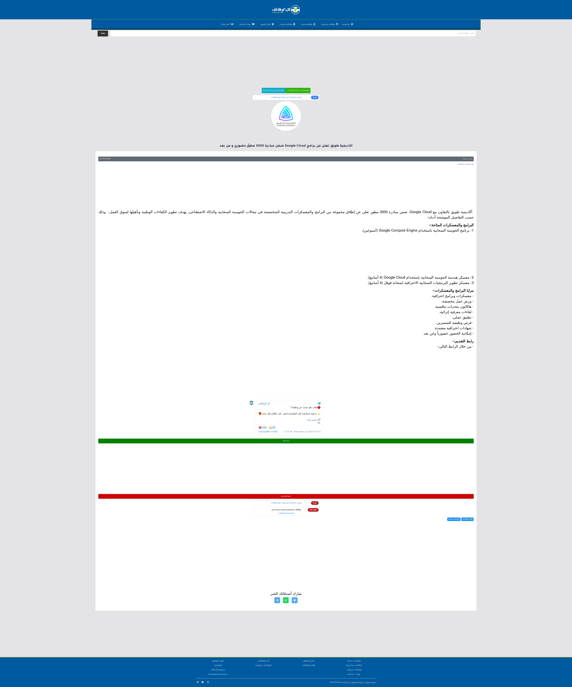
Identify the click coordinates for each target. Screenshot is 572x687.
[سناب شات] (207, 683)
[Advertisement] (286, 58)
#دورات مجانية (453, 519)
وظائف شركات (286, 25)
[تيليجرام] (196, 683)
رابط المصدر (286, 496)
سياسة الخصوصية (218, 674)
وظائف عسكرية (328, 25)
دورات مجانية (245, 25)
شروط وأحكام (218, 670)
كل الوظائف (263, 661)
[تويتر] (202, 683)
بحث (103, 33)
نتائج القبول (265, 25)
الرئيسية (346, 25)
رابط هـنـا (286, 441)
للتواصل (218, 665)
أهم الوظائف (308, 665)
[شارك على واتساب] (286, 600)
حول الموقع (218, 661)
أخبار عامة (225, 25)
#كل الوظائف (467, 519)
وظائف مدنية (306, 25)
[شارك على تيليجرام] (277, 600)
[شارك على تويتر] (295, 600)
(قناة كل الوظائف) (286, 513)
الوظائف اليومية (263, 665)
